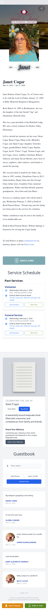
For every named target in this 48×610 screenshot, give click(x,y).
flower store (29, 244)
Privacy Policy (17, 600)
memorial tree (31, 240)
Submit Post (24, 481)
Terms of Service (30, 600)
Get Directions (14, 305)
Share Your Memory (15, 442)
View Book (11, 409)
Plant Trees (34, 305)
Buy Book (24, 409)
